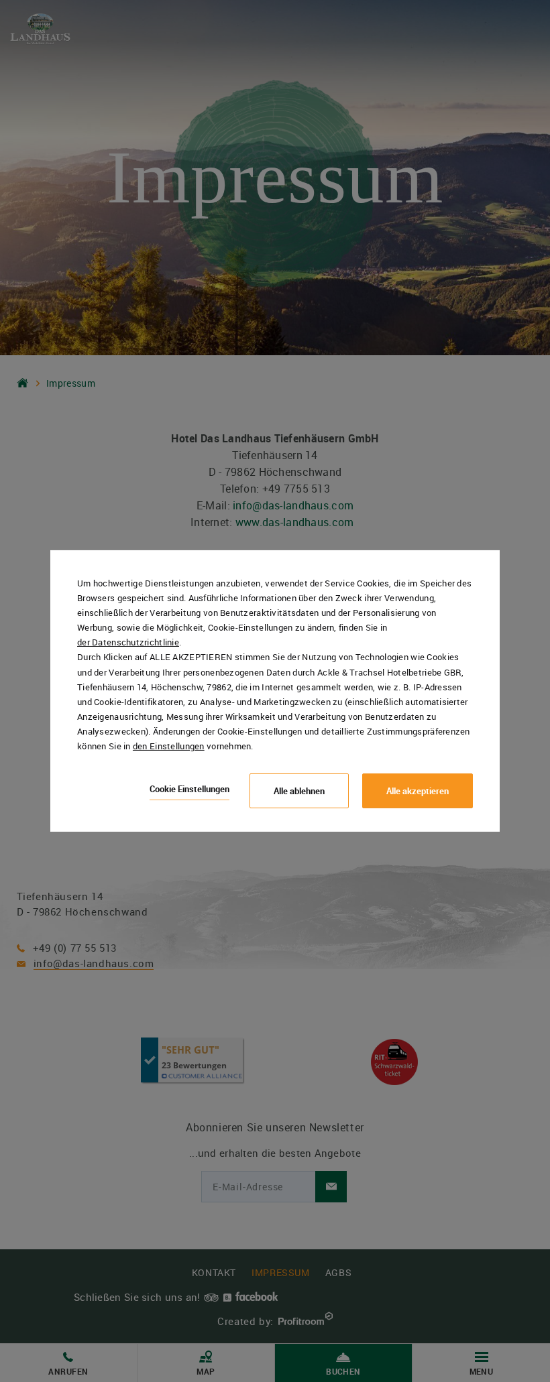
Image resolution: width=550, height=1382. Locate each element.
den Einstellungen (169, 746)
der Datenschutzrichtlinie (128, 642)
